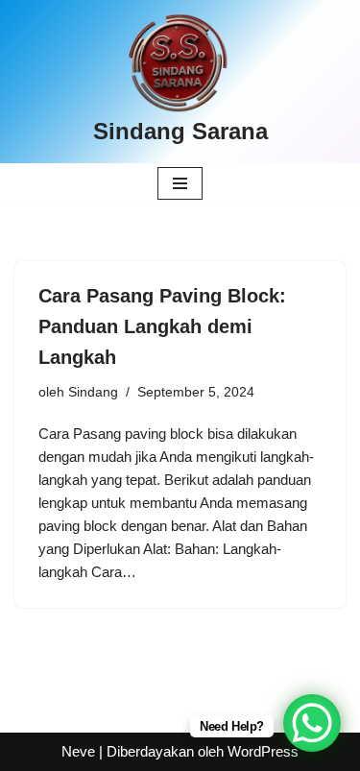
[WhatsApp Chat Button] (312, 723)
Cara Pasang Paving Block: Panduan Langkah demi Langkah (162, 326)
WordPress (263, 751)
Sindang (93, 392)
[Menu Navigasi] (180, 183)
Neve (78, 751)
